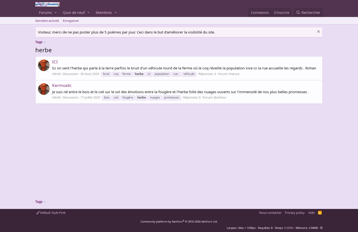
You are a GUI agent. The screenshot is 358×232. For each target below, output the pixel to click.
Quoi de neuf (74, 12)
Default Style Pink (52, 212)
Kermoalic (62, 85)
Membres (104, 12)
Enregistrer (71, 20)
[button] (55, 12)
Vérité (56, 74)
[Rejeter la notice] (318, 32)
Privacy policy (295, 212)
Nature (234, 74)
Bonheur (220, 97)
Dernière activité (47, 20)
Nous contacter (270, 212)
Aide (311, 212)
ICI (55, 62)
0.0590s (288, 228)
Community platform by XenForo (179, 221)
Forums (45, 12)
